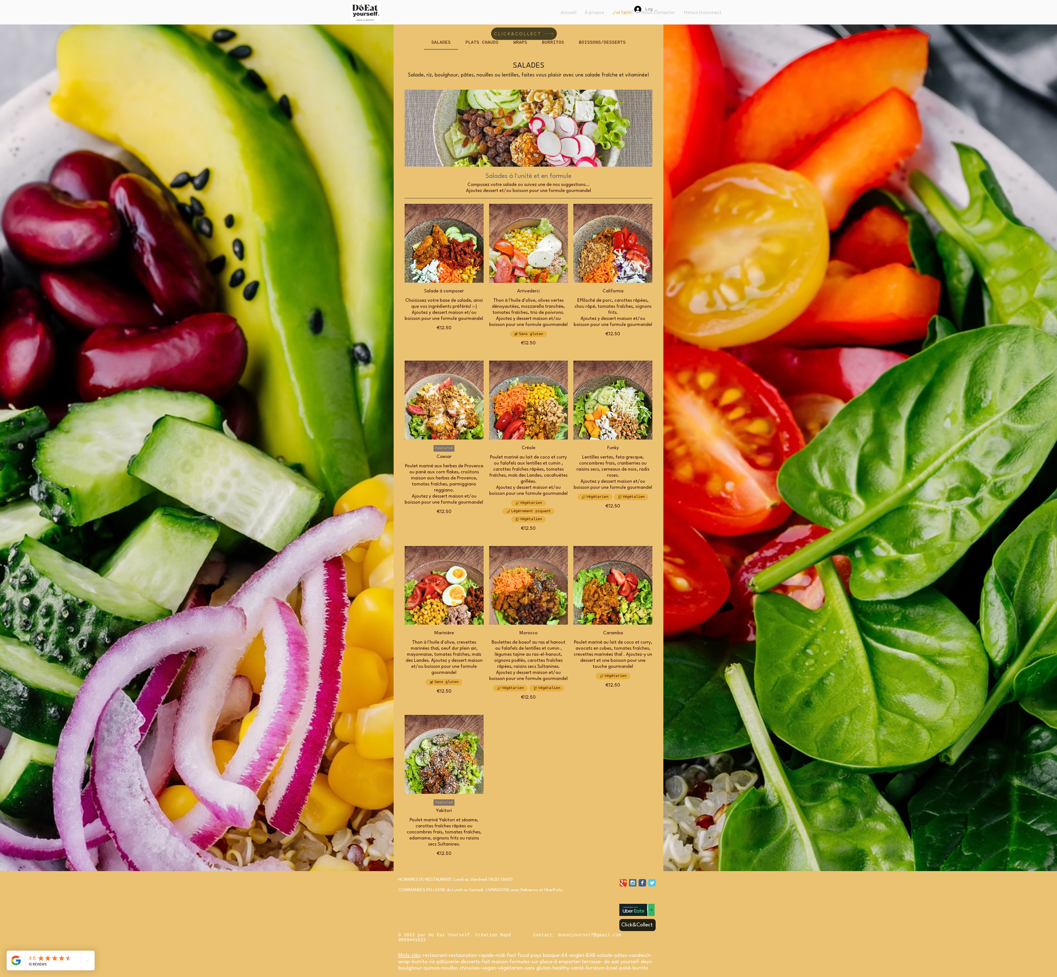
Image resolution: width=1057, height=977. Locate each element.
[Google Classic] (623, 883)
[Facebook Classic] (642, 883)
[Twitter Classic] (652, 883)
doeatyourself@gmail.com (589, 935)
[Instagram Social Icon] (632, 883)
